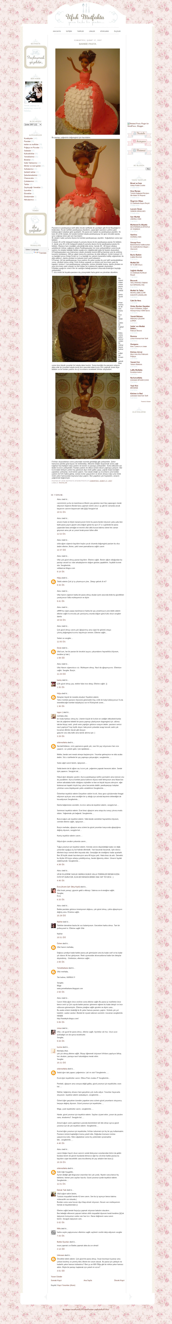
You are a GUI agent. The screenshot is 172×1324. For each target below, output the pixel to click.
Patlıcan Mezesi (136, 331)
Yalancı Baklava (136, 364)
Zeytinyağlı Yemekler (32, 187)
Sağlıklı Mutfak (136, 271)
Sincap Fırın (135, 243)
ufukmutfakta (62, 742)
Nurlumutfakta (136, 378)
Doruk (59, 648)
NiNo (59, 1229)
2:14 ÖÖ (61, 1249)
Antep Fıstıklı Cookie (137, 185)
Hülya (59, 578)
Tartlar (26, 184)
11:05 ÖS (61, 642)
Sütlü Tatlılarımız (30, 163)
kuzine (59, 1047)
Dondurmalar (29, 197)
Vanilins (133, 235)
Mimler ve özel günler (32, 166)
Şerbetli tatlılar (29, 172)
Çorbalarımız (29, 181)
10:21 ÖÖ (61, 1063)
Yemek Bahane (136, 316)
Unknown (60, 1255)
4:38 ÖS (61, 865)
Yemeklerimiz (29, 157)
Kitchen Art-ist (136, 352)
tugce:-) (60, 712)
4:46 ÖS (61, 881)
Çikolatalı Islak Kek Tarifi (139, 396)
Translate (42, 253)
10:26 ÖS (61, 1162)
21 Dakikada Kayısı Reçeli (140, 203)
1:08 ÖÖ (61, 658)
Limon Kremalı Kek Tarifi (139, 338)
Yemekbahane (62, 968)
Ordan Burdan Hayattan (140, 306)
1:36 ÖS (61, 706)
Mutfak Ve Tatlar (137, 291)
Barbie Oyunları (63, 1242)
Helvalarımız (29, 200)
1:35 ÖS (61, 687)
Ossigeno (134, 344)
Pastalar (63, 482)
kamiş (59, 680)
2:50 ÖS (61, 992)
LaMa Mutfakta (136, 370)
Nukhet (59, 922)
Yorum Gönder (56, 1277)
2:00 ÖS (61, 962)
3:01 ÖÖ (61, 1271)
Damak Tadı (61, 1190)
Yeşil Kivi (134, 386)
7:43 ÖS (61, 1236)
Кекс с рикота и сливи (138, 346)
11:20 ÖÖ (61, 674)
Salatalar (27, 151)
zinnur (59, 1028)
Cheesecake (29, 178)
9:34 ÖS (61, 585)
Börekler (27, 160)
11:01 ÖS (61, 1184)
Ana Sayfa (88, 1280)
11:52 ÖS (61, 534)
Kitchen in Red (136, 394)
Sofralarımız (29, 169)
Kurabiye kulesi (136, 372)
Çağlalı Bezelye (136, 257)
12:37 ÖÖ (61, 550)
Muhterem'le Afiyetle (138, 225)
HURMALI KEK (135, 237)
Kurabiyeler (28, 138)
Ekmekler (27, 194)
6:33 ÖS (61, 900)
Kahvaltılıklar (29, 154)
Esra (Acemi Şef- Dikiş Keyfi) (68, 887)
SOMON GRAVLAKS (137, 211)
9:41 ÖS (61, 601)
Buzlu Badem (135, 255)
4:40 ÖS (61, 1143)
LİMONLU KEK (135, 219)
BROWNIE (134, 388)
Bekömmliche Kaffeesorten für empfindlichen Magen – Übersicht (140, 247)
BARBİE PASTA (87, 44)
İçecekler (27, 190)
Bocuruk (133, 281)
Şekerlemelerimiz (30, 175)
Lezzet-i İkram (136, 209)
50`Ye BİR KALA (136, 265)
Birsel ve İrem (136, 183)
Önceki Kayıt (119, 1280)
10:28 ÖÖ (61, 916)
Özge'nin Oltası (136, 201)
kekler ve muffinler (31, 144)
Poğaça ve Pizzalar (31, 148)
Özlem (59, 943)
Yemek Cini (135, 362)
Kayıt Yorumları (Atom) (66, 1285)
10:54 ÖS (61, 620)
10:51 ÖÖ (61, 937)
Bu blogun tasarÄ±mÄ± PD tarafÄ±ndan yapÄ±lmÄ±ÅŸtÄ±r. (86, 1310)
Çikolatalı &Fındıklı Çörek (139, 380)
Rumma (133, 336)
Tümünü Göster (146, 401)
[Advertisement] (139, 78)
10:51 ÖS (61, 512)
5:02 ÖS (61, 1222)
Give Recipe (135, 191)
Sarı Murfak (135, 217)
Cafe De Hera (135, 301)
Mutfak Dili (134, 263)
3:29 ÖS (61, 736)
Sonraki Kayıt (56, 1280)
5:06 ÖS (61, 1022)
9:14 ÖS (61, 572)
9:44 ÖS (61, 1041)
